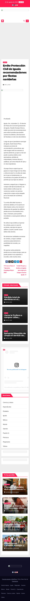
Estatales (6, 411)
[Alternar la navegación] (27, 21)
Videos (5, 446)
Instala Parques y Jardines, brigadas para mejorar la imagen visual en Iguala (21, 270)
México (5, 420)
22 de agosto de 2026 (12, 492)
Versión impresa (5, 585)
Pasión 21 (6, 433)
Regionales (6, 442)
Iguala (5, 62)
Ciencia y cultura (8, 402)
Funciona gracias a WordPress (9, 579)
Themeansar (15, 581)
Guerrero (23, 585)
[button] (24, 21)
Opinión (5, 428)
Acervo (23, 593)
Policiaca (6, 437)
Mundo (5, 424)
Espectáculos (7, 407)
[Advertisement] (15, 38)
